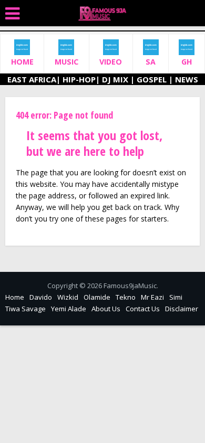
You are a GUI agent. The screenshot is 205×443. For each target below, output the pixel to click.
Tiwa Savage (25, 308)
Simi (175, 297)
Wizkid (67, 297)
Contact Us (143, 308)
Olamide (97, 297)
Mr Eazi (152, 297)
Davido (40, 297)
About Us (105, 308)
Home (14, 297)
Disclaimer (181, 308)
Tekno (126, 297)
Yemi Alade (68, 308)
